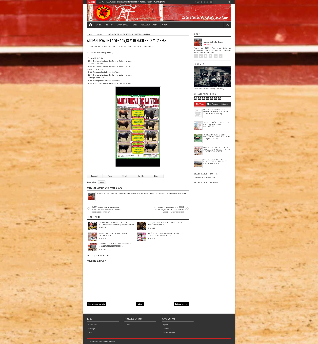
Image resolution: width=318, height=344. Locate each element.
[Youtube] (207, 1)
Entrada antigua (181, 304)
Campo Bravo (122, 24)
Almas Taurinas (109, 341)
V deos (165, 24)
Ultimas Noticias (169, 333)
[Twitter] (204, 1)
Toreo (134, 24)
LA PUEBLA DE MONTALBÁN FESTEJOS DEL (122, 2)
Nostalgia (91, 329)
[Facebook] (201, 1)
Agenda (99, 24)
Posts (209, 44)
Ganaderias (167, 329)
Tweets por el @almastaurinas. (205, 177)
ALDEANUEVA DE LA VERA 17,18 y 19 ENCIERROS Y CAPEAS (126, 40)
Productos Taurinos (150, 24)
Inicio (90, 34)
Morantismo (92, 325)
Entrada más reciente (96, 304)
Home (90, 25)
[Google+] (198, 1)
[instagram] (210, 1)
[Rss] (195, 1)
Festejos (109, 24)
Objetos (128, 325)
